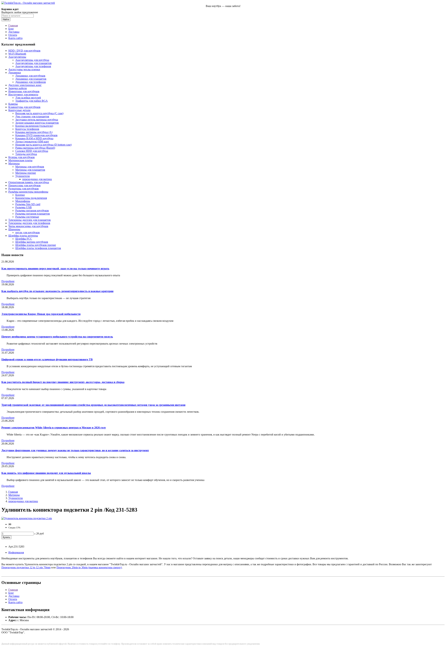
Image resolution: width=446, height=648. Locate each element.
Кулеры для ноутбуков (21, 157)
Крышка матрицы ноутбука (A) (33, 132)
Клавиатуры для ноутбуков (24, 107)
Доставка (13, 31)
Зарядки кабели (17, 88)
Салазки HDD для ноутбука (31, 150)
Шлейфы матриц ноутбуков (31, 241)
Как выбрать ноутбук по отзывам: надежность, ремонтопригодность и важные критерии (57, 291)
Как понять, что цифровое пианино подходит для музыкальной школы (46, 473)
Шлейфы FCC (23, 238)
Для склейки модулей (28, 97)
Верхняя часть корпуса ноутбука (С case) (39, 113)
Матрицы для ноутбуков (29, 166)
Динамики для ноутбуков (30, 75)
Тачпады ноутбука (26, 154)
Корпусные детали (19, 110)
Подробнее (7, 281)
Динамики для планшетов (30, 78)
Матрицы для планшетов (30, 169)
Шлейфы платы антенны (23, 235)
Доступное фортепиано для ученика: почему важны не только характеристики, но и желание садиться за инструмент (75, 450)
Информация (16, 552)
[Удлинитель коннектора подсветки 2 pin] (26, 518)
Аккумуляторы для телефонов (33, 66)
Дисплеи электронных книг (25, 85)
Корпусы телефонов (27, 129)
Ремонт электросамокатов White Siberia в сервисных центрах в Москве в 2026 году (53, 427)
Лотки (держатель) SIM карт (32, 141)
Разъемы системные (27, 216)
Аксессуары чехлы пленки (24, 69)
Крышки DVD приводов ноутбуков (36, 135)
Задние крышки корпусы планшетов (37, 122)
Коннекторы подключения (31, 197)
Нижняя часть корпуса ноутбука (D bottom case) (43, 144)
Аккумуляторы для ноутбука (32, 60)
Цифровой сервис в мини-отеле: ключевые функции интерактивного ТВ (47, 359)
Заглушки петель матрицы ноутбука (36, 119)
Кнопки (20, 194)
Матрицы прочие (25, 172)
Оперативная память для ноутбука (28, 182)
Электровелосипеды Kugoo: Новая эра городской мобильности (40, 314)
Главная (13, 25)
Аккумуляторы (17, 56)
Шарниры (14, 229)
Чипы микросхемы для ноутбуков (28, 226)
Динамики (14, 72)
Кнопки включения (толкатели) (34, 125)
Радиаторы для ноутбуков (23, 188)
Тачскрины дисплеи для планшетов (29, 219)
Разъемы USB (23, 207)
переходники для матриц (37, 179)
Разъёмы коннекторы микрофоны (28, 191)
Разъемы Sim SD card (27, 204)
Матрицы (14, 163)
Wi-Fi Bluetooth (17, 53)
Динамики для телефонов (30, 81)
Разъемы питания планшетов (32, 213)
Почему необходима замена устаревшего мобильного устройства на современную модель (57, 336)
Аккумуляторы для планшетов (33, 63)
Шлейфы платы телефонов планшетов (38, 248)
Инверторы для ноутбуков (23, 91)
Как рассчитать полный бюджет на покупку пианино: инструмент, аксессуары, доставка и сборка (62, 382)
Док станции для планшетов (32, 116)
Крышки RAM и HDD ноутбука (34, 138)
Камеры (13, 103)
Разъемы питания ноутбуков (32, 210)
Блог (11, 28)
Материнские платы (20, 160)
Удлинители (22, 176)
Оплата (12, 34)
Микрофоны (22, 201)
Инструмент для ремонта (23, 94)
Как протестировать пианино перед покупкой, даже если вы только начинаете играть (55, 268)
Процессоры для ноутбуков (24, 185)
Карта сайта (15, 38)
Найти (6, 19)
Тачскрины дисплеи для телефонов (29, 223)
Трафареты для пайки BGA (31, 100)
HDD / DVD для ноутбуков (24, 50)
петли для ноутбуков (27, 232)
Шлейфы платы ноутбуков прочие (35, 245)
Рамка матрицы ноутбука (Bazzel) (35, 147)
